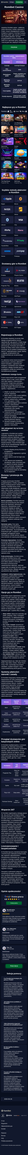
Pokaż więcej (14, 966)
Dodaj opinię (14, 903)
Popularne (4, 111)
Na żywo (11, 111)
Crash (17, 111)
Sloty (23, 111)
